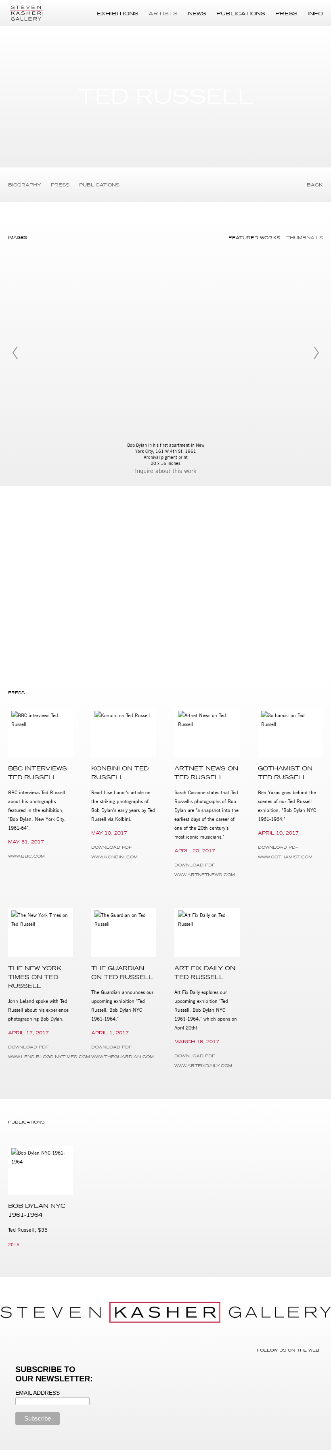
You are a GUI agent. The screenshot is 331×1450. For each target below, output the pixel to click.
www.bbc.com (26, 856)
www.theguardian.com (122, 1056)
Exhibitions (117, 13)
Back (315, 185)
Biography (24, 185)
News (197, 13)
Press (286, 13)
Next (316, 352)
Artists (163, 13)
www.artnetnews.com (204, 874)
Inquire (145, 471)
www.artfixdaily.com (203, 1065)
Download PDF (111, 847)
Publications (240, 13)
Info (315, 13)
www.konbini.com (114, 857)
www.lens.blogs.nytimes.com (40, 1056)
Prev (15, 352)
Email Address (37, 1392)
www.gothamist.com (285, 857)
